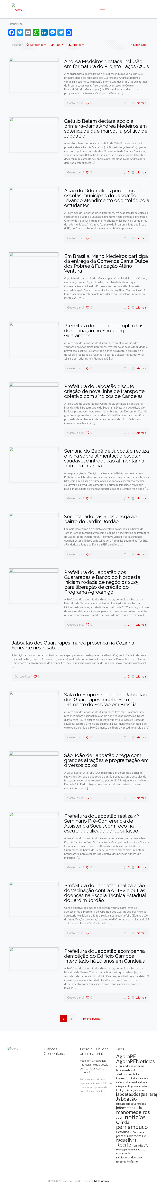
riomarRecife (140, 1145)
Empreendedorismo (138, 1086)
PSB (144, 1136)
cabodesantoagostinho (127, 1074)
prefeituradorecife (128, 1136)
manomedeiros (133, 1112)
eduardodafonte (138, 1082)
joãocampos (125, 1107)
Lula (139, 1108)
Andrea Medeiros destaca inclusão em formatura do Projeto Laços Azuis (106, 63)
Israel (130, 1090)
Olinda (122, 1122)
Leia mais (141, 103)
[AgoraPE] (17, 9)
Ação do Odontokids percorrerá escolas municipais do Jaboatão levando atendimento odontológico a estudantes (106, 198)
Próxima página (91, 1018)
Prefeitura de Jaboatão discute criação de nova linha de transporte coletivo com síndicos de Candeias (104, 391)
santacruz (139, 1149)
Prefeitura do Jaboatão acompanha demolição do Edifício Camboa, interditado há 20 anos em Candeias (104, 956)
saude (119, 1153)
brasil (131, 1070)
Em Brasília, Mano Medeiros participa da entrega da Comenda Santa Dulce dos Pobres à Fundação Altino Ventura (106, 263)
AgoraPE (126, 1056)
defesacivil (122, 1082)
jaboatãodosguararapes (131, 1103)
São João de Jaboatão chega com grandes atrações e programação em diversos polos (106, 760)
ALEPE (119, 1066)
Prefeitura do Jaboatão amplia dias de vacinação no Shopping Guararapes (103, 330)
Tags (58, 44)
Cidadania (134, 1078)
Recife (123, 1144)
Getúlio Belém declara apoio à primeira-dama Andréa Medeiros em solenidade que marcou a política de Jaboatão (105, 128)
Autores (76, 44)
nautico (120, 1118)
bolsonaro (122, 1070)
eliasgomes (122, 1086)
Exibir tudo (139, 44)
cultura (144, 1078)
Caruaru (121, 1078)
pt (148, 1136)
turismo (132, 1161)
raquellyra (126, 1140)
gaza (124, 1090)
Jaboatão (126, 1098)
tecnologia (121, 1161)
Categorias (36, 44)
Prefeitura (138, 1132)
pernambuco (132, 1126)
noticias (135, 1117)
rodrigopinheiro (124, 1149)
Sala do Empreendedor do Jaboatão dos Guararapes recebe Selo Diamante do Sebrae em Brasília (105, 699)
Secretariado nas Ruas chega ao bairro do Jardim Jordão (100, 519)
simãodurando (125, 1157)
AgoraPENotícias (135, 1061)
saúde (126, 1153)
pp (131, 1132)
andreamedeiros (133, 1066)
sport (138, 1157)
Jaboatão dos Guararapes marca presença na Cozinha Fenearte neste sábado (73, 645)
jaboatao (139, 1090)
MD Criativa (101, 1181)
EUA (118, 1090)
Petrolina (122, 1132)
